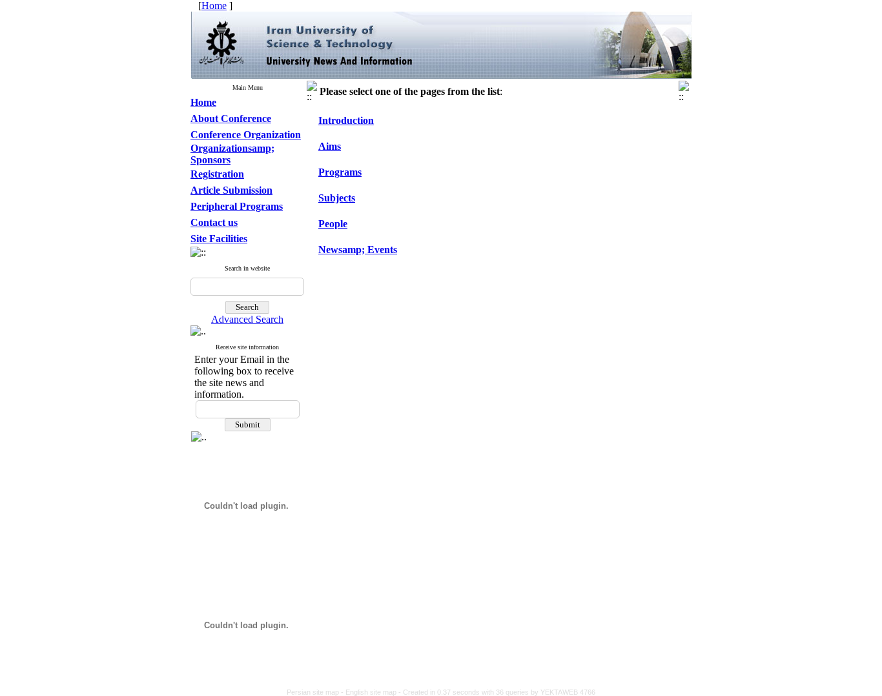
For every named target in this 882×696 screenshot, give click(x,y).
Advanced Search (247, 319)
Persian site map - (316, 692)
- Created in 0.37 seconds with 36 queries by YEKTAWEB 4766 (496, 692)
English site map (371, 692)
